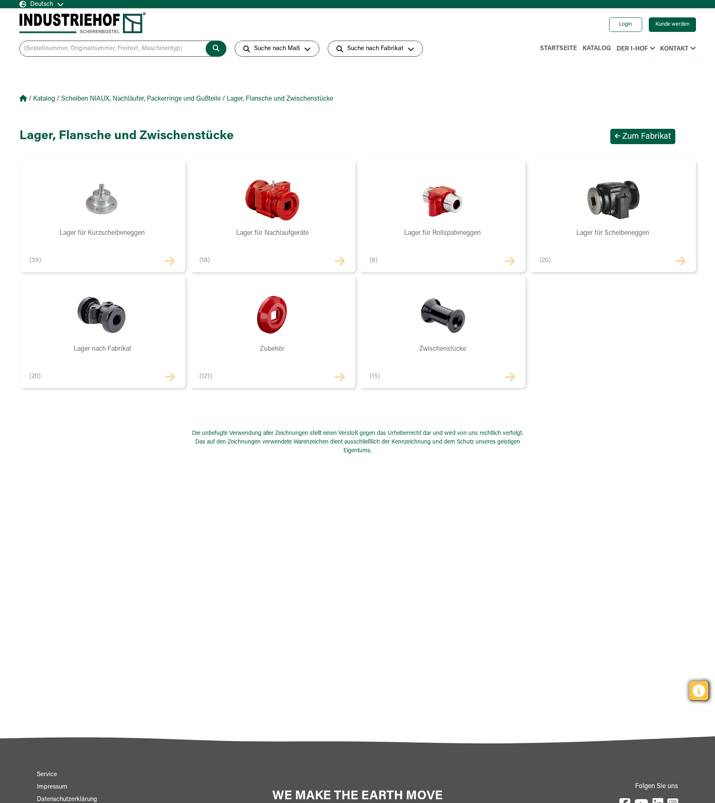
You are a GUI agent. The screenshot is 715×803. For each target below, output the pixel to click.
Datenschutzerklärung (67, 799)
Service (47, 775)
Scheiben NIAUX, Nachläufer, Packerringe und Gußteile (141, 99)
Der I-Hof (632, 49)
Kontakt (674, 49)
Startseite (558, 49)
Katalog (597, 49)
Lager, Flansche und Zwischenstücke (280, 99)
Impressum (52, 787)
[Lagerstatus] (699, 690)
